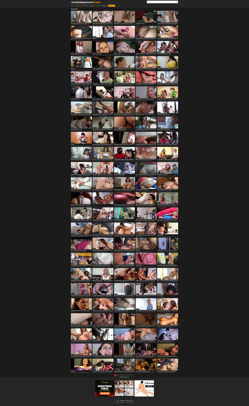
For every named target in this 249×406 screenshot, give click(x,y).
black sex (146, 296)
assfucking (111, 54)
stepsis (155, 311)
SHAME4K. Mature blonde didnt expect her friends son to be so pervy (81, 265)
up (71, 236)
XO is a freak (159, 295)
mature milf (153, 191)
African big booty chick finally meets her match (167, 325)
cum (115, 342)
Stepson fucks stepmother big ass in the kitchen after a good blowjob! (167, 265)
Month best (92, 5)
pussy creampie (121, 206)
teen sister (124, 24)
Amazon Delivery (96, 340)
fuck (72, 100)
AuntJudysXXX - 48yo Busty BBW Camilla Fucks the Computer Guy (102, 220)
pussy (166, 39)
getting (131, 251)
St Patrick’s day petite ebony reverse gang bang (167, 98)
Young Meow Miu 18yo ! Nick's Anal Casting (145, 98)
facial (72, 327)
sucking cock (162, 85)
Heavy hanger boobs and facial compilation (166, 371)
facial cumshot (102, 54)
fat (174, 372)
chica (93, 69)
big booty (174, 266)
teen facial (161, 372)
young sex (168, 145)
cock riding (126, 327)
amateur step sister (118, 357)
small (170, 342)
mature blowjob (173, 175)
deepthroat (88, 175)
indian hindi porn (109, 372)
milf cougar (171, 281)
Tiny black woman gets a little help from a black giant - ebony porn (146, 129)
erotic (93, 130)
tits (88, 24)
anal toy (96, 281)
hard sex (74, 236)
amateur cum (177, 145)
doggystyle (161, 54)
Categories (104, 5)
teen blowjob (95, 24)
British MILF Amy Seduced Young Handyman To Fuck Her (167, 220)
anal (72, 39)
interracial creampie (123, 115)
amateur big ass (106, 69)
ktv (120, 221)
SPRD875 (94, 38)
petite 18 (98, 236)
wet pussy (88, 145)
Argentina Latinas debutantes (120, 129)
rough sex (102, 311)
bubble (87, 357)
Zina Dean (73, 371)
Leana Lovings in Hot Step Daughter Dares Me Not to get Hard (124, 189)
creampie (174, 115)
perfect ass (112, 160)
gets (142, 130)
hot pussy (155, 342)
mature (77, 145)
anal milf (116, 311)
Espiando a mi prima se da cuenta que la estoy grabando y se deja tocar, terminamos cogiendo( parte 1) (124, 144)
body (174, 251)
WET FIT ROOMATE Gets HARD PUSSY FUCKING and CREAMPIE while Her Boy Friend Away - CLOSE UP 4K (146, 159)
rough (96, 69)
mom (148, 206)
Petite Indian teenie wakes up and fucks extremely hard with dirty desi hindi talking (81, 235)
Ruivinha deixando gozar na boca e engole (101, 265)
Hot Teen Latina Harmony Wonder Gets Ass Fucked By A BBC (81, 340)
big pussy (101, 175)
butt (171, 327)
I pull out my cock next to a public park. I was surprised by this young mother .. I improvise (167, 144)
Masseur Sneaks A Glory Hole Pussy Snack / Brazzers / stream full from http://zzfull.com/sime (81, 325)
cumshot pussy (95, 296)
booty (126, 281)
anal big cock (75, 115)
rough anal (111, 145)
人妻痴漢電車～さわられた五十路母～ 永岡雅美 (102, 83)
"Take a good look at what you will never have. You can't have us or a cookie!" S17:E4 (167, 204)
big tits (139, 206)
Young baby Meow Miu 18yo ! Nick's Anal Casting (124, 265)
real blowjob (82, 160)
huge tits (123, 372)
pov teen (109, 311)
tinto (118, 175)
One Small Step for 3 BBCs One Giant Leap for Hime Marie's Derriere (102, 144)
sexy (77, 39)
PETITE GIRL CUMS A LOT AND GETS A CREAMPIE (167, 38)
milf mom (87, 296)
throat (130, 266)
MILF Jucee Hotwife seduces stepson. (79, 250)
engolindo (108, 266)
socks (133, 266)
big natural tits (124, 191)
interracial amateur (147, 372)
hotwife (84, 251)
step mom (73, 296)
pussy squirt (149, 266)
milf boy (98, 372)
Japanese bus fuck (75, 98)
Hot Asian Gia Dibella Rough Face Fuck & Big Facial (102, 295)
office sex (137, 54)
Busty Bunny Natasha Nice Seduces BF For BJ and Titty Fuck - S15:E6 (102, 250)
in (148, 296)
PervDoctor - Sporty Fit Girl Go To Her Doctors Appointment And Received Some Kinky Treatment (81, 189)
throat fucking (102, 296)
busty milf (135, 85)
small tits (173, 342)
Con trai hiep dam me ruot (76, 129)
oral (117, 130)
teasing (144, 327)
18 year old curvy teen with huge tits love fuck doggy (81, 23)
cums (123, 130)
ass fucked (116, 251)
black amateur (123, 236)
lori (129, 54)
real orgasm (147, 160)
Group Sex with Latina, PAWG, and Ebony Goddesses (124, 280)
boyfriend (94, 191)
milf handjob (79, 175)
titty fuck (100, 251)
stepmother (159, 266)
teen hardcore (74, 206)
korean (96, 130)
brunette (140, 327)
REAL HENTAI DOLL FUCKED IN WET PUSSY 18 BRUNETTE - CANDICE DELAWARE (102, 235)
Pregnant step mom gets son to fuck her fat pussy (81, 295)
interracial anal (121, 160)
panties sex (119, 266)
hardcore (116, 85)
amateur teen (91, 115)
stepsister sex (160, 24)
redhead (159, 206)
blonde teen (73, 266)
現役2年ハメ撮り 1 (118, 53)
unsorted (137, 24)
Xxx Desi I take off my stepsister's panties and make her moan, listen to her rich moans (167, 23)
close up (115, 206)
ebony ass (165, 100)
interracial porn (88, 342)
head (124, 281)
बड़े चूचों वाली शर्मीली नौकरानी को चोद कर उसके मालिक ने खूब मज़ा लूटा (102, 371)
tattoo (121, 342)
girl (136, 372)
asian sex (151, 54)
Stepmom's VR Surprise (162, 174)
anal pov (115, 160)
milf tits (74, 145)
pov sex (119, 372)
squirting (159, 251)
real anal (133, 24)
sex (71, 160)
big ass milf (164, 266)
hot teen (170, 39)
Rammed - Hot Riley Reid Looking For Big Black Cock (81, 204)
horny (76, 69)
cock (106, 115)
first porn (118, 39)
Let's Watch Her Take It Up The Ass (121, 310)
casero (79, 39)
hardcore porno (141, 251)
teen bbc (161, 115)
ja (92, 39)
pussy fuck (155, 54)
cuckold (163, 311)
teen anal (120, 24)
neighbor (102, 100)
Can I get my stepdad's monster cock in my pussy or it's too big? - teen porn (102, 174)
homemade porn (146, 191)
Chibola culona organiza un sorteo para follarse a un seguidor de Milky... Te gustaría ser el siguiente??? (81, 83)
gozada (99, 266)
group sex (172, 236)
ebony (145, 130)
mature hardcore (169, 160)
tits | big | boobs (144, 206)
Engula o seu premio (96, 53)
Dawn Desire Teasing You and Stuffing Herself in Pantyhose (146, 325)
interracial (101, 115)
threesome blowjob (144, 69)
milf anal (86, 115)
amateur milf (129, 85)
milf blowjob (163, 175)
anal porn (116, 100)
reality (81, 54)
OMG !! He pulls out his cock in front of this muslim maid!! (146, 220)
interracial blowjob (105, 145)
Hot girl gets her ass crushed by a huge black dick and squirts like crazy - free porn (102, 114)
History (98, 5)
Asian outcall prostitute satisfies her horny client (167, 83)
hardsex (168, 357)
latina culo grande (76, 160)
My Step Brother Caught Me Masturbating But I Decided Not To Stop (124, 356)
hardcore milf (73, 175)
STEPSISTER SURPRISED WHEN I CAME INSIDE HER (146, 38)
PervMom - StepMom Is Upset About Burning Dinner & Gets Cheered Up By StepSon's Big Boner (81, 174)
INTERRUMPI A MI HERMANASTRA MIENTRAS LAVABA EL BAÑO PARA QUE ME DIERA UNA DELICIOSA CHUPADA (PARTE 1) (81, 159)
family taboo (151, 311)
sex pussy (138, 39)
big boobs (169, 266)
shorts (145, 175)
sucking (109, 85)
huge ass (85, 24)
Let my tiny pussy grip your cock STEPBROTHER (146, 310)
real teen (132, 296)
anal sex (96, 115)
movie (146, 251)
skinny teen (109, 24)
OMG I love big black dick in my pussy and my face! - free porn (146, 295)
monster (94, 175)
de (81, 39)
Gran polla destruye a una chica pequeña (101, 68)
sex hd (74, 130)
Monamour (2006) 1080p (119, 174)
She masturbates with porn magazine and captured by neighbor (102, 98)
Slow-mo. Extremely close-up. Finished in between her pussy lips (124, 204)
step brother (138, 175)
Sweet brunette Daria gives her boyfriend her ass (102, 189)
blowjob (146, 54)
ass (158, 54)
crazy (93, 115)
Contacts (127, 400)
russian (81, 266)
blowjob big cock (88, 206)
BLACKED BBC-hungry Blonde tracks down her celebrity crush (81, 280)
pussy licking (80, 281)
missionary (153, 281)
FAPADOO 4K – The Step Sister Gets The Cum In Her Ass (124, 23)
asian (93, 85)
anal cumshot (73, 342)
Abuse (131, 400)
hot (149, 39)
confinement (101, 130)
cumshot (73, 54)
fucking (162, 357)
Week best (85, 5)
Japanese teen (160, 235)
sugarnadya (85, 54)
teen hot (141, 39)
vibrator (76, 357)
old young (97, 160)
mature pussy (82, 145)
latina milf (124, 296)
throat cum (143, 100)
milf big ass (124, 85)
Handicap (73, 68)
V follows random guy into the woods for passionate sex (167, 189)
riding (119, 327)
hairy (174, 85)
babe (115, 54)
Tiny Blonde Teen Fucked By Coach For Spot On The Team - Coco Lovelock (102, 23)
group (168, 236)
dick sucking (174, 206)
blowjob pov (109, 357)
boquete (95, 266)
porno (159, 69)
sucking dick (169, 206)
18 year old (73, 24)
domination (159, 311)
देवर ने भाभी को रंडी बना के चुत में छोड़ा (142, 189)
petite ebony (159, 100)
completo (103, 266)
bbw (111, 221)
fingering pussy (125, 357)
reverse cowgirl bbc (171, 100)
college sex (138, 69)
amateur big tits (89, 85)
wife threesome (130, 69)
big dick (87, 281)
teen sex (117, 191)
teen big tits (80, 24)
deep (140, 100)
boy (106, 251)
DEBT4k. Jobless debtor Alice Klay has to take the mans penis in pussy (102, 310)
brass (120, 175)
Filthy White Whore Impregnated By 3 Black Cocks (124, 114)
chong (138, 115)
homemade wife (168, 24)
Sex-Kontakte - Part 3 (140, 23)
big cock (139, 221)
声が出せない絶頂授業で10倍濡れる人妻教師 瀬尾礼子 (81, 220)
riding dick (169, 221)
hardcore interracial (81, 206)
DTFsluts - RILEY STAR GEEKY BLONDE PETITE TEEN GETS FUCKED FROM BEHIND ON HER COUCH (102, 325)
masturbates (95, 100)
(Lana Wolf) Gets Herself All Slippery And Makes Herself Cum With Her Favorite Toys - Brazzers (81, 356)
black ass (116, 69)
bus (80, 100)
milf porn (125, 100)
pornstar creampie (77, 191)
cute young (145, 311)
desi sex (77, 236)
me (71, 130)
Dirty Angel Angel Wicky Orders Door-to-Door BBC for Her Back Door (124, 98)
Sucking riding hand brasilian (120, 325)
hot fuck (152, 39)
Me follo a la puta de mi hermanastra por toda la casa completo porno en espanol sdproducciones (167, 68)
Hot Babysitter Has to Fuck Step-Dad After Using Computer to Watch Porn (124, 371)
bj (111, 327)
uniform (89, 191)
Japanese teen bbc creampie (163, 114)
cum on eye (152, 100)
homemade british (152, 145)
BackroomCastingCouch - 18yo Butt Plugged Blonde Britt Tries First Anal (102, 280)
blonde (99, 24)
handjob (72, 69)
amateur (83, 85)
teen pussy (132, 206)
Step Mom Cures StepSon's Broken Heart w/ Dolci (124, 83)
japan (122, 54)
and (115, 39)
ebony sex (149, 130)
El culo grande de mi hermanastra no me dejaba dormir (81, 114)
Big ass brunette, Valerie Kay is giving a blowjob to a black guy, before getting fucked (124, 250)
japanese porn (98, 85)
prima (116, 145)
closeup (78, 54)
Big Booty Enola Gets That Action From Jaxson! (124, 235)
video (121, 39)
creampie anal (131, 115)
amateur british (145, 145)
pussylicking (73, 221)
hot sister (129, 24)
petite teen (79, 85)
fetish (147, 327)
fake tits (120, 85)
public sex (149, 221)
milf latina (128, 296)
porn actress (177, 251)
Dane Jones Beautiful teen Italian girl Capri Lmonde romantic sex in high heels (146, 356)
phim (78, 130)
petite (173, 39)
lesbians (153, 266)
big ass (166, 54)
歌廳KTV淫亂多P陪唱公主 (119, 220)
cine (123, 175)
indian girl (174, 24)
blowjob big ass (122, 251)
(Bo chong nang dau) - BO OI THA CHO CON (145, 114)
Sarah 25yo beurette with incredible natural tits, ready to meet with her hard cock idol (167, 356)
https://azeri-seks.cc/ (124, 377)
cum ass (148, 100)
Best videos (78, 5)
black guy (127, 251)
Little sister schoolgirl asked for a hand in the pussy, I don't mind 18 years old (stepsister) (102, 159)
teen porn (140, 160)
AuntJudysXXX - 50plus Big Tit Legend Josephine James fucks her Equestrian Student (167, 159)
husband (167, 311)
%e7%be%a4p (125, 221)
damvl (81, 130)
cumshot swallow (96, 327)
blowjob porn (171, 69)
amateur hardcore (127, 342)
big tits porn (105, 175)
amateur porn (138, 145)
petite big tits (104, 24)
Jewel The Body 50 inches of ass (164, 53)
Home (73, 5)
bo (136, 115)
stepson (72, 251)
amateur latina (89, 160)
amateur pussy (104, 236)
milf (158, 130)
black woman (138, 130)
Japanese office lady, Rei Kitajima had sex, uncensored (146, 53)
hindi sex (81, 236)
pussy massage (127, 39)
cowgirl (174, 160)
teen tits (141, 357)
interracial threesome (122, 69)
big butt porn (131, 100)
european (73, 357)
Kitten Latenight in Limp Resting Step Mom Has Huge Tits (146, 204)
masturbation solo (133, 357)
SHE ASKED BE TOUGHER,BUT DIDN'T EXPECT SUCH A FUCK (146, 83)
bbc (170, 115)
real (75, 54)
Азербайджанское (74, 2)
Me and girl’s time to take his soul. (143, 371)
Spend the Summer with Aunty (163, 129)
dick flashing (144, 221)
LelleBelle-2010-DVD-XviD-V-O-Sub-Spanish (80, 310)
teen (77, 24)
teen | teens (109, 191)
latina (74, 39)
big (164, 54)
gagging (106, 54)
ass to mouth (104, 281)
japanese (118, 54)
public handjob (162, 145)
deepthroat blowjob (134, 160)
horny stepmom (80, 69)
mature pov (161, 130)
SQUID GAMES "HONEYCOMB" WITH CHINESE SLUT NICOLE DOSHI (124, 159)
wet (151, 160)
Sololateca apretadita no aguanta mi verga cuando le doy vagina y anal (81, 38)
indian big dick (103, 372)
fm (151, 251)
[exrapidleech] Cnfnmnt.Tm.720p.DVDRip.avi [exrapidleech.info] (102, 129)
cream (106, 85)
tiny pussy (138, 311)
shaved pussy (164, 206)
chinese (118, 221)
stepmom (86, 69)
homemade (97, 311)
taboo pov (168, 130)
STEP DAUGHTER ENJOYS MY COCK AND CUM (145, 340)
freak (158, 296)
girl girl (103, 251)
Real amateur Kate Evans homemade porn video (146, 144)
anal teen (116, 24)
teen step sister (103, 160)
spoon (84, 281)
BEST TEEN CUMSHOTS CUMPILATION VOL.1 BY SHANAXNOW (102, 356)
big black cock (160, 327)
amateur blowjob (168, 85)
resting (151, 206)
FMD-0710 (138, 250)
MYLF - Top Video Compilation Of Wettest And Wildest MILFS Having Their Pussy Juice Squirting (167, 280)
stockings (159, 160)
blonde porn (120, 100)
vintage (149, 251)
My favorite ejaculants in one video (78, 53)
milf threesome (84, 191)
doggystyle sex (125, 266)
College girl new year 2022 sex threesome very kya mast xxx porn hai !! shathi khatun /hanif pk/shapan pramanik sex (146, 68)
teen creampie (166, 115)
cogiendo (121, 145)
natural (171, 130)
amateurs (177, 85)
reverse (108, 281)
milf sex (141, 191)
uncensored (125, 54)
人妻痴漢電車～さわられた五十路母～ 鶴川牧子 (167, 250)
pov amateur (112, 69)
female (88, 221)
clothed (141, 311)
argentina (120, 130)
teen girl (137, 357)
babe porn (83, 342)
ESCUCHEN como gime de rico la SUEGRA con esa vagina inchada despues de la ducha (124, 295)
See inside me (139, 265)
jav (76, 130)
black (142, 296)
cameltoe (149, 175)
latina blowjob (140, 372)
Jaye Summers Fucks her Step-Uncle (165, 340)
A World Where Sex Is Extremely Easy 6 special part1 (146, 235)
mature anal (130, 311)
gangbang (94, 145)
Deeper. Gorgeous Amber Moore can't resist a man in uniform (146, 280)
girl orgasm (145, 357)
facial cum (163, 160)
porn (162, 69)
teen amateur (166, 69)
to (163, 24)
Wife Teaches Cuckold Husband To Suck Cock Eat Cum (167, 310)
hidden (152, 221)
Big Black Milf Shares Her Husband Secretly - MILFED (124, 68)
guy (158, 191)
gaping (99, 281)
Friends (72, 144)
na (93, 266)
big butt (170, 54)
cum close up (127, 206)
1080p (115, 175)
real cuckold (100, 69)
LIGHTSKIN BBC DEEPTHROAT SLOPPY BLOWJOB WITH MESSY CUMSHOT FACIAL (124, 340)
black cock (178, 100)
